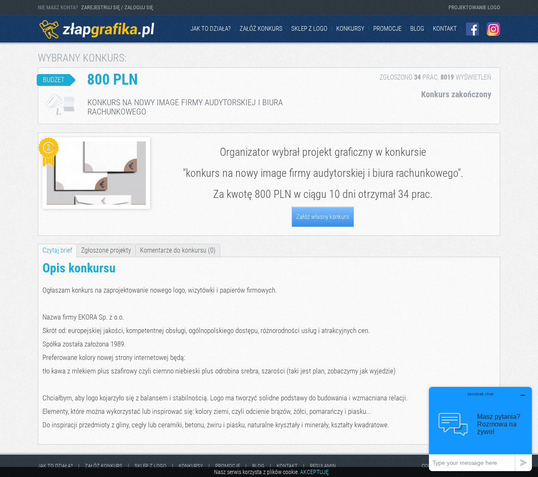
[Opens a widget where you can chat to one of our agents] (480, 429)
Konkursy (350, 28)
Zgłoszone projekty (106, 250)
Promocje (387, 28)
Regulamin (323, 466)
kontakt (445, 28)
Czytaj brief (57, 250)
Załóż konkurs (261, 28)
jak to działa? (210, 28)
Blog (417, 28)
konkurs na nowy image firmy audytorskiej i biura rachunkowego (322, 173)
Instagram (493, 29)
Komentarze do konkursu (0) (178, 250)
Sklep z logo (309, 28)
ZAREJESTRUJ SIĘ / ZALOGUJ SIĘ (117, 7)
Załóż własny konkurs (322, 217)
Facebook (472, 29)
